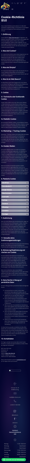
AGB (15, 434)
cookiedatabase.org (21, 360)
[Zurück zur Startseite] (5, 6)
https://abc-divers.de (13, 38)
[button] (12, 9)
